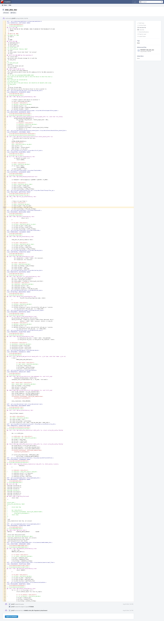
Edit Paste (141, 23)
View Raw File (142, 27)
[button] (135, 2)
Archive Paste (142, 25)
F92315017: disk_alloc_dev (147, 50)
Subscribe (141, 29)
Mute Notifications (144, 32)
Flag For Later (142, 34)
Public (14, 12)
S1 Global (31, 606)
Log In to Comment (11, 616)
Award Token (142, 36)
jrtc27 (13, 18)
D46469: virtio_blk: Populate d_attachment (35, 610)
